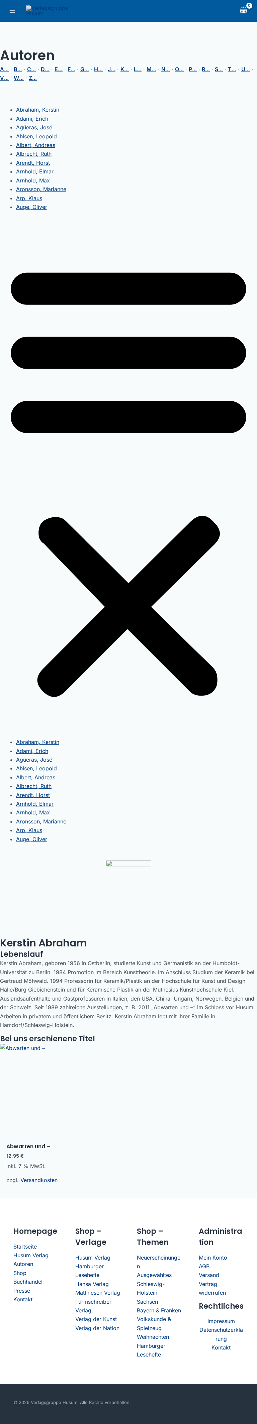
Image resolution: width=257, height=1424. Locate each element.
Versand (209, 1275)
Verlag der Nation (97, 1328)
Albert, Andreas (35, 145)
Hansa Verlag (92, 1284)
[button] (128, 478)
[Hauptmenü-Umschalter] (12, 11)
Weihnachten (153, 1336)
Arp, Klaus (29, 198)
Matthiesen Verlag (97, 1292)
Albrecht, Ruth (34, 153)
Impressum (221, 1321)
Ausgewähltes (154, 1275)
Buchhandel (27, 1281)
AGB (204, 1266)
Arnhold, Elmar (35, 171)
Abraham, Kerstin (37, 109)
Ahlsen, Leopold (36, 136)
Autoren (23, 1264)
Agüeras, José (34, 127)
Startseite (25, 1246)
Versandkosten (39, 1180)
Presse (21, 1290)
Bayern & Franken (159, 1310)
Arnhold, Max (33, 180)
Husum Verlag (31, 1255)
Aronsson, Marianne (41, 189)
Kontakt (22, 1299)
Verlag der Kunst (96, 1319)
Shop (19, 1273)
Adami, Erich (32, 118)
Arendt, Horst (33, 162)
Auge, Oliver (31, 207)
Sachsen (147, 1301)
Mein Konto (213, 1257)
